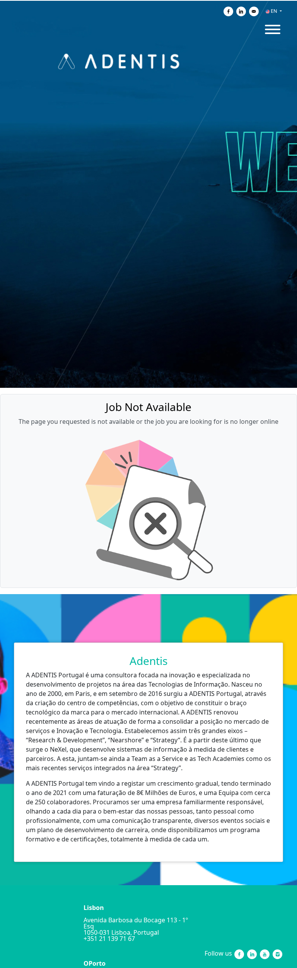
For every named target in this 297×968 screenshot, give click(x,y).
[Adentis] (44, 954)
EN (274, 10)
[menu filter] (148, 0)
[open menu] (272, 26)
